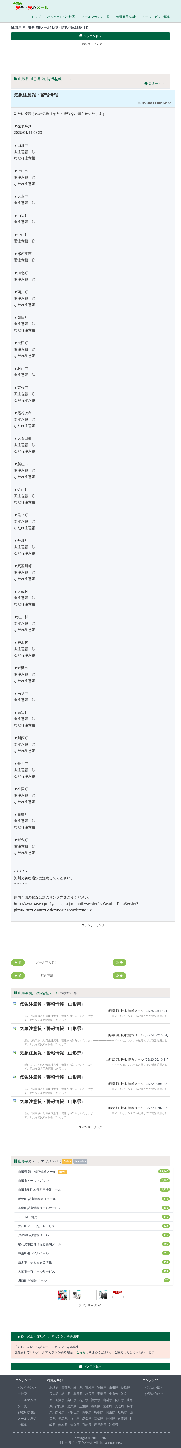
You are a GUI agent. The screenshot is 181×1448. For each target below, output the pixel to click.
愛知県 (71, 1406)
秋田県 (101, 1387)
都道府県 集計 (126, 17)
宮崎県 (86, 1425)
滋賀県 (95, 1406)
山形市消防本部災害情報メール (93, 1190)
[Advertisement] (91, 57)
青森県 (66, 1387)
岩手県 (78, 1387)
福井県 (95, 1400)
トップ (36, 17)
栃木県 (66, 1394)
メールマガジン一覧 (95, 17)
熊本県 (63, 1425)
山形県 (23, 79)
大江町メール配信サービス (93, 1226)
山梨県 (107, 1400)
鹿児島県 (100, 1425)
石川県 (83, 1400)
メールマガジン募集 (156, 17)
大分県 (74, 1425)
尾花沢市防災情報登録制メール (93, 1244)
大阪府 (119, 1406)
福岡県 (110, 1418)
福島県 (125, 1387)
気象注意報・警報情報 (42, 1004)
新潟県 (59, 1400)
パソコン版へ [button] (92, 36)
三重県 (83, 1406)
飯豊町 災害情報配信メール (93, 1199)
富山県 (71, 1400)
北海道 (54, 1387)
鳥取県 (86, 1412)
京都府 (107, 1406)
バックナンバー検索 (61, 17)
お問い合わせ (154, 1394)
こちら (80, 1352)
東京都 (113, 1394)
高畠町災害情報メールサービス (93, 1208)
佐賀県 (122, 1418)
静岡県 (59, 1406)
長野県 (119, 1400)
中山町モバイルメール (93, 1253)
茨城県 (54, 1394)
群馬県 (78, 1394)
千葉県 (101, 1394)
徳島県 (63, 1418)
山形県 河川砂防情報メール (51, 79)
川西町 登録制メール (93, 1280)
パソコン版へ (154, 1387)
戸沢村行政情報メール (93, 1235)
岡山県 (110, 1412)
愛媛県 (86, 1418)
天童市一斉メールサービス (93, 1271)
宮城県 (89, 1387)
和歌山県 (73, 1412)
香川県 (74, 1418)
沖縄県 (113, 1425)
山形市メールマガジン (93, 1180)
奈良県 (59, 1412)
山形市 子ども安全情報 (93, 1262)
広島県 (122, 1412)
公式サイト (156, 83)
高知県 (98, 1418)
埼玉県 (89, 1394)
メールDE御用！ (93, 1217)
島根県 (98, 1412)
